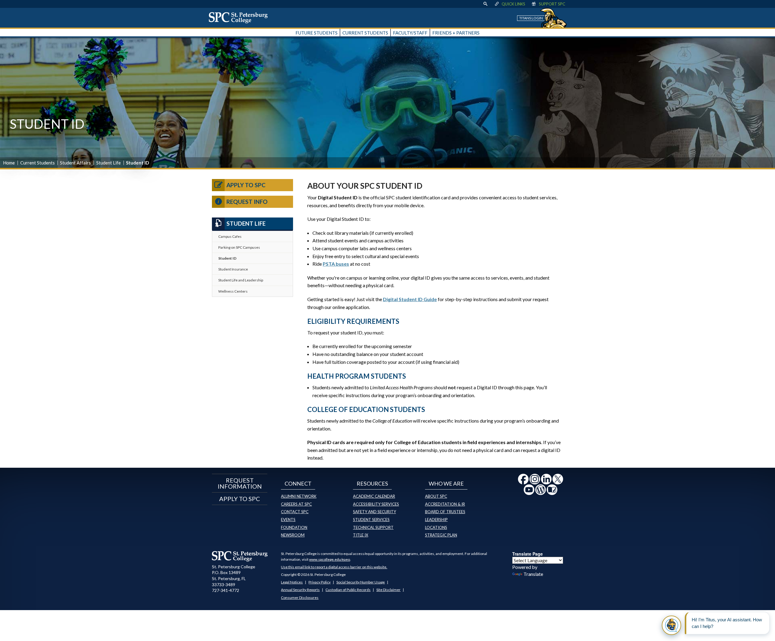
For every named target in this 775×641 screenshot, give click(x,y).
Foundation (294, 527)
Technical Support (373, 527)
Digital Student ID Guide (410, 299)
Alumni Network (298, 496)
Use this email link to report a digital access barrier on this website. (334, 567)
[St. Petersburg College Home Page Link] (240, 17)
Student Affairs (75, 162)
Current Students (37, 162)
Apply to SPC (245, 184)
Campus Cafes (230, 236)
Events (288, 519)
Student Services (371, 519)
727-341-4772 (225, 590)
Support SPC (552, 4)
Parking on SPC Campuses (239, 247)
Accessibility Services (376, 504)
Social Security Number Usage (360, 582)
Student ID (227, 258)
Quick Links (513, 4)
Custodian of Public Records (348, 589)
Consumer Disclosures (299, 597)
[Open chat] (671, 625)
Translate (533, 574)
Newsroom (293, 535)
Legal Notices (292, 582)
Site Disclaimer (388, 589)
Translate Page (527, 554)
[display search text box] (485, 4)
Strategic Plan (441, 535)
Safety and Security (374, 511)
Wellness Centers (233, 291)
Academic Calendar (374, 496)
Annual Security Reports (300, 589)
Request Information (240, 483)
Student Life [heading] (245, 223)
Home (9, 162)
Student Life (108, 162)
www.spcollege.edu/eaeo (329, 559)
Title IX (360, 535)
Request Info (247, 201)
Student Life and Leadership (240, 280)
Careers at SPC (296, 504)
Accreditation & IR (445, 504)
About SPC (436, 496)
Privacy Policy (319, 582)
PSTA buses (336, 264)
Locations (436, 527)
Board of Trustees (445, 511)
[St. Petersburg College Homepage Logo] (240, 556)
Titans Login (531, 18)
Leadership (436, 519)
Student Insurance (233, 269)
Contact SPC (294, 511)
